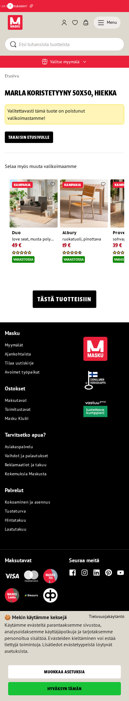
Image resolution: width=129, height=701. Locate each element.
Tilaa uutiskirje (19, 363)
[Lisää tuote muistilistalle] (53, 184)
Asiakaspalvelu (19, 446)
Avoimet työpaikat (22, 372)
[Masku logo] (95, 345)
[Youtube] (120, 572)
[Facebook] (72, 572)
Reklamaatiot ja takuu (25, 464)
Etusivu (12, 76)
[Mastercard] (31, 576)
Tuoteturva (15, 511)
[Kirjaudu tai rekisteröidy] (64, 22)
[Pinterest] (108, 572)
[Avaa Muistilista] (75, 22)
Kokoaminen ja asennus (27, 502)
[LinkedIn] (96, 572)
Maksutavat (16, 400)
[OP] (50, 595)
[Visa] (12, 576)
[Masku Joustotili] (31, 595)
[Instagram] (84, 572)
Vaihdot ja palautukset (26, 455)
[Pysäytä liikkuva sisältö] (10, 6)
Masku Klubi (16, 418)
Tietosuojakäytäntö (106, 616)
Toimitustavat (18, 409)
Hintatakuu (15, 520)
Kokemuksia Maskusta (25, 473)
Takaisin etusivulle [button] (29, 137)
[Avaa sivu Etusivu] (15, 22)
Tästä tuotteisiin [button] (65, 299)
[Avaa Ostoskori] (85, 22)
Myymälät (14, 345)
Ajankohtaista (18, 354)
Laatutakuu (15, 529)
